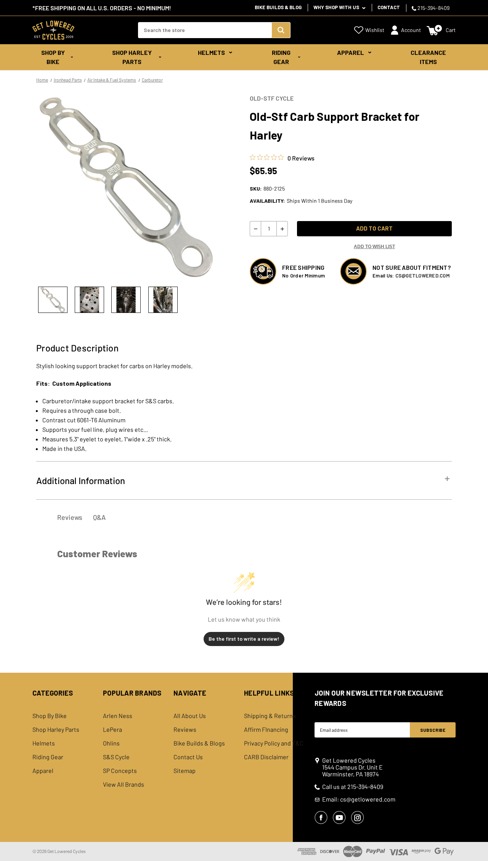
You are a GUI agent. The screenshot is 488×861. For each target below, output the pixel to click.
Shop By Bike (53, 57)
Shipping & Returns (270, 715)
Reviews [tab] (69, 517)
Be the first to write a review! (244, 638)
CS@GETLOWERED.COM (422, 276)
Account (411, 30)
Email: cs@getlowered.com (358, 799)
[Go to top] (475, 841)
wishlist (374, 30)
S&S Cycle (116, 757)
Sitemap (184, 770)
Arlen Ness (117, 715)
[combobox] (204, 30)
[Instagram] (357, 817)
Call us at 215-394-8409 (352, 786)
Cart (451, 30)
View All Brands (123, 784)
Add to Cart (374, 228)
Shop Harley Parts (132, 57)
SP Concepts (120, 770)
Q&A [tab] (99, 517)
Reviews (184, 729)
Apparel (350, 52)
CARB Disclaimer (266, 757)
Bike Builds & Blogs (199, 743)
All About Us (189, 715)
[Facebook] (321, 817)
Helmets (211, 52)
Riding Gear (281, 57)
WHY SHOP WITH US (336, 7)
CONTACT (388, 7)
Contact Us (188, 757)
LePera (112, 729)
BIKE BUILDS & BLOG (278, 7)
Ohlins (111, 743)
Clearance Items (428, 57)
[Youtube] (339, 817)
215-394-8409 (432, 8)
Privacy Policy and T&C (273, 743)
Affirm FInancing (266, 729)
